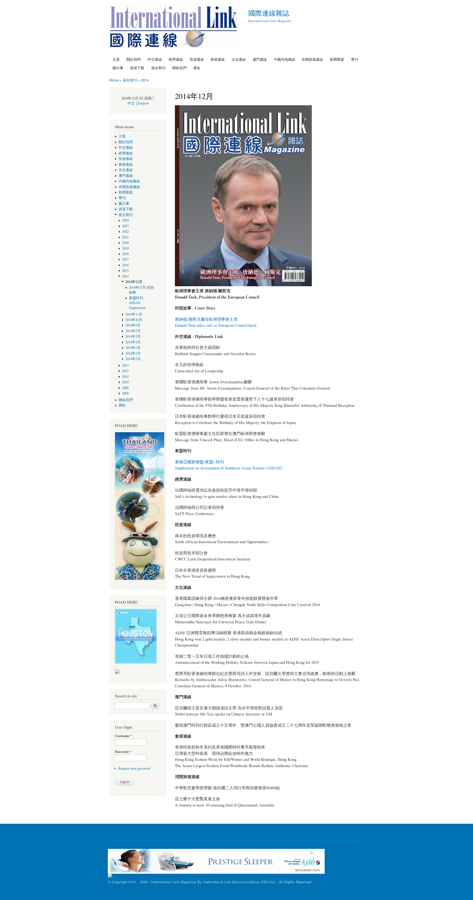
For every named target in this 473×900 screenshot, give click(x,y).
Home (114, 80)
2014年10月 (133, 319)
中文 (131, 103)
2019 (125, 248)
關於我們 (133, 59)
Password (123, 752)
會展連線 (217, 59)
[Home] (174, 27)
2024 (125, 220)
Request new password (134, 768)
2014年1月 (133, 359)
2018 (125, 254)
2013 (125, 365)
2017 (125, 259)
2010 (125, 382)
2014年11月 (133, 314)
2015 (125, 270)
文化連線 (239, 59)
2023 (125, 226)
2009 (125, 387)
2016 (125, 265)
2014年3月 (133, 347)
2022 (125, 231)
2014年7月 (133, 331)
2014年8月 (133, 325)
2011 (125, 376)
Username (123, 736)
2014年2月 (133, 353)
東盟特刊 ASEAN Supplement (137, 303)
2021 (125, 237)
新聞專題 (337, 59)
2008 (125, 393)
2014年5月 (134, 336)
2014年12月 (133, 281)
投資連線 (197, 59)
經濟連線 (176, 59)
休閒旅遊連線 (312, 59)
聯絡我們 (179, 67)
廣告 (196, 67)
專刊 (354, 59)
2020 (125, 242)
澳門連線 (260, 59)
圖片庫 (118, 67)
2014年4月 (134, 342)
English (143, 103)
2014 (145, 80)
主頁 (116, 59)
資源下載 (137, 67)
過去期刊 (158, 67)
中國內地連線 (284, 59)
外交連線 (155, 59)
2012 (125, 371)
